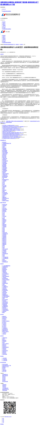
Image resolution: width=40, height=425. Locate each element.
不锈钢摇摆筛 (4, 170)
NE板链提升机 (4, 328)
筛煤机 (3, 247)
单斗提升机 (4, 323)
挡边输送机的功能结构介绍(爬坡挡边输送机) (10, 127)
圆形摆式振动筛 (5, 176)
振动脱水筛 (4, 260)
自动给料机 (4, 341)
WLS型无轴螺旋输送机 (6, 265)
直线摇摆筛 (4, 169)
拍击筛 (3, 184)
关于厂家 (3, 9)
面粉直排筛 (4, 159)
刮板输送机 (4, 311)
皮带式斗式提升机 (5, 343)
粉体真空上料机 (5, 297)
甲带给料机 (4, 348)
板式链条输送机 (5, 290)
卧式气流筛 (4, 185)
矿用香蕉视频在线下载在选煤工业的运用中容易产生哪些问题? (13, 126)
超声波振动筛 (4, 192)
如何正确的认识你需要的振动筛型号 (8, 125)
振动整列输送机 (5, 283)
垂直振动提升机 (5, 330)
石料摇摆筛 (4, 162)
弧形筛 (3, 259)
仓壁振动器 (4, 370)
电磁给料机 (4, 351)
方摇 (3, 178)
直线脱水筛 (4, 239)
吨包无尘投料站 (5, 364)
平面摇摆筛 (4, 149)
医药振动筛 (4, 142)
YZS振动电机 (4, 359)
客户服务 (3, 27)
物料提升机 (4, 318)
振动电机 (2, 356)
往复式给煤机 (4, 354)
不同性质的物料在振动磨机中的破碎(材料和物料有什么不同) (12, 134)
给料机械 (3, 379)
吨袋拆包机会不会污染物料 (7, 131)
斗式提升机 (4, 332)
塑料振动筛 (4, 155)
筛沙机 (3, 246)
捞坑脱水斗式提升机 (5, 321)
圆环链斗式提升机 (5, 331)
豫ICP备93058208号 (8, 416)
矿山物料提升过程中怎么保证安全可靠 (9, 138)
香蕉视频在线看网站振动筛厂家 (9, 44)
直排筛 (3, 187)
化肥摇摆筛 (4, 164)
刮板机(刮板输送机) (5, 276)
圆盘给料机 (4, 344)
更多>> (5, 123)
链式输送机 (4, 268)
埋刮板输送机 (4, 269)
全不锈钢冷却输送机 (5, 296)
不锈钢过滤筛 (4, 158)
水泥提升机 (4, 324)
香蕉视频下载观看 (5, 200)
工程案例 (3, 25)
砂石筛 (3, 215)
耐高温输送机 (4, 304)
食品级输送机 (4, 289)
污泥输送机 (4, 277)
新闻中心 (3, 24)
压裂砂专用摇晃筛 (5, 173)
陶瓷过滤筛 (4, 157)
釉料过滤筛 (4, 156)
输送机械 (2, 263)
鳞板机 (3, 312)
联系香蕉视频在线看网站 (6, 11)
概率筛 (3, 218)
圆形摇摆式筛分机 (5, 179)
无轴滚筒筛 (4, 237)
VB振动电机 (4, 358)
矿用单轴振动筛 (5, 253)
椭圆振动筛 (4, 243)
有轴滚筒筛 (4, 236)
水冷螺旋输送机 (5, 286)
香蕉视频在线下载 (5, 198)
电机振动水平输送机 (5, 279)
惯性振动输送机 (5, 303)
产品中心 (3, 23)
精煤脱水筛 (4, 238)
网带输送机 (4, 270)
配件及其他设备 (3, 362)
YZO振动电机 (4, 360)
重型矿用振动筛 (3, 202)
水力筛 (3, 217)
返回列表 (2, 54)
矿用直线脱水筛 (5, 233)
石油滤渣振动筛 (5, 193)
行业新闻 (21, 44)
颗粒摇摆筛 (4, 165)
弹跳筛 (3, 223)
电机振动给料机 (5, 350)
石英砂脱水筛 (4, 232)
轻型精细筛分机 (3, 140)
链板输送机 (4, 307)
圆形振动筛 (4, 199)
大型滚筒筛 (4, 226)
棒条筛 (3, 254)
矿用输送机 (4, 282)
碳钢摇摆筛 (4, 166)
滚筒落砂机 (4, 219)
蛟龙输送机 (4, 293)
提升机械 (2, 314)
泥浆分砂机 (4, 208)
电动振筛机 (4, 144)
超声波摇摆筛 (4, 150)
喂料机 (3, 342)
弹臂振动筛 (4, 224)
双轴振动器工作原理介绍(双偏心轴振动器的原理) (14, 121)
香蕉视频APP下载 (5, 366)
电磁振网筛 (4, 244)
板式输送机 (4, 285)
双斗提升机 (4, 325)
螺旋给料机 (4, 340)
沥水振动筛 (4, 194)
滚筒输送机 (4, 271)
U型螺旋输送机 (5, 305)
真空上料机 (4, 371)
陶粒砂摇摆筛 (4, 151)
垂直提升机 (4, 316)
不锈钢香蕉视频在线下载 (6, 143)
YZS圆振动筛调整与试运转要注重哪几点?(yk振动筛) (11, 130)
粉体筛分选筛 (4, 204)
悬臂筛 (3, 245)
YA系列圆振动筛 (5, 257)
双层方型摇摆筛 (5, 152)
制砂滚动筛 (4, 211)
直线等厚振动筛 (5, 261)
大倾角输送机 (4, 272)
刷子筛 (3, 183)
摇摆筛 (3, 191)
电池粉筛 (3, 222)
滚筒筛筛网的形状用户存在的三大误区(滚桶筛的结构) (11, 137)
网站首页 (3, 35)
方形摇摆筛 (4, 180)
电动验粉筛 (4, 145)
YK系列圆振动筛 (5, 258)
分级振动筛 (4, 205)
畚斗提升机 (4, 322)
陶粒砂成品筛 (4, 209)
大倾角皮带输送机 (5, 310)
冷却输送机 (4, 291)
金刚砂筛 (3, 172)
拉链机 (3, 284)
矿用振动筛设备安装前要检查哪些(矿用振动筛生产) (11, 133)
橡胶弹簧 (3, 367)
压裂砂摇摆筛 (4, 163)
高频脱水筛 (4, 240)
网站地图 (2, 424)
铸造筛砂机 (4, 210)
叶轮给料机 (4, 349)
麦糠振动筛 (4, 197)
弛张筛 (3, 229)
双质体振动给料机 (5, 347)
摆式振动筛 (4, 171)
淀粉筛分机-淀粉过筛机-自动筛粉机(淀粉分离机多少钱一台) (12, 132)
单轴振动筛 (4, 225)
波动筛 (3, 230)
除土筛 (3, 212)
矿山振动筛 (4, 251)
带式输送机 (4, 275)
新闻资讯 (17, 44)
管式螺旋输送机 (5, 306)
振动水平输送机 (5, 299)
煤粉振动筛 (4, 252)
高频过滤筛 (4, 190)
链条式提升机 (4, 317)
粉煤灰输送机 (4, 292)
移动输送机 (4, 300)
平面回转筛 (4, 186)
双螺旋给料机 (4, 337)
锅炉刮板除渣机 (5, 278)
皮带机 (3, 298)
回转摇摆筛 (4, 148)
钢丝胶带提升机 (5, 329)
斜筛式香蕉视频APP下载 (6, 365)
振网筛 (3, 231)
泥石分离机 (4, 216)
